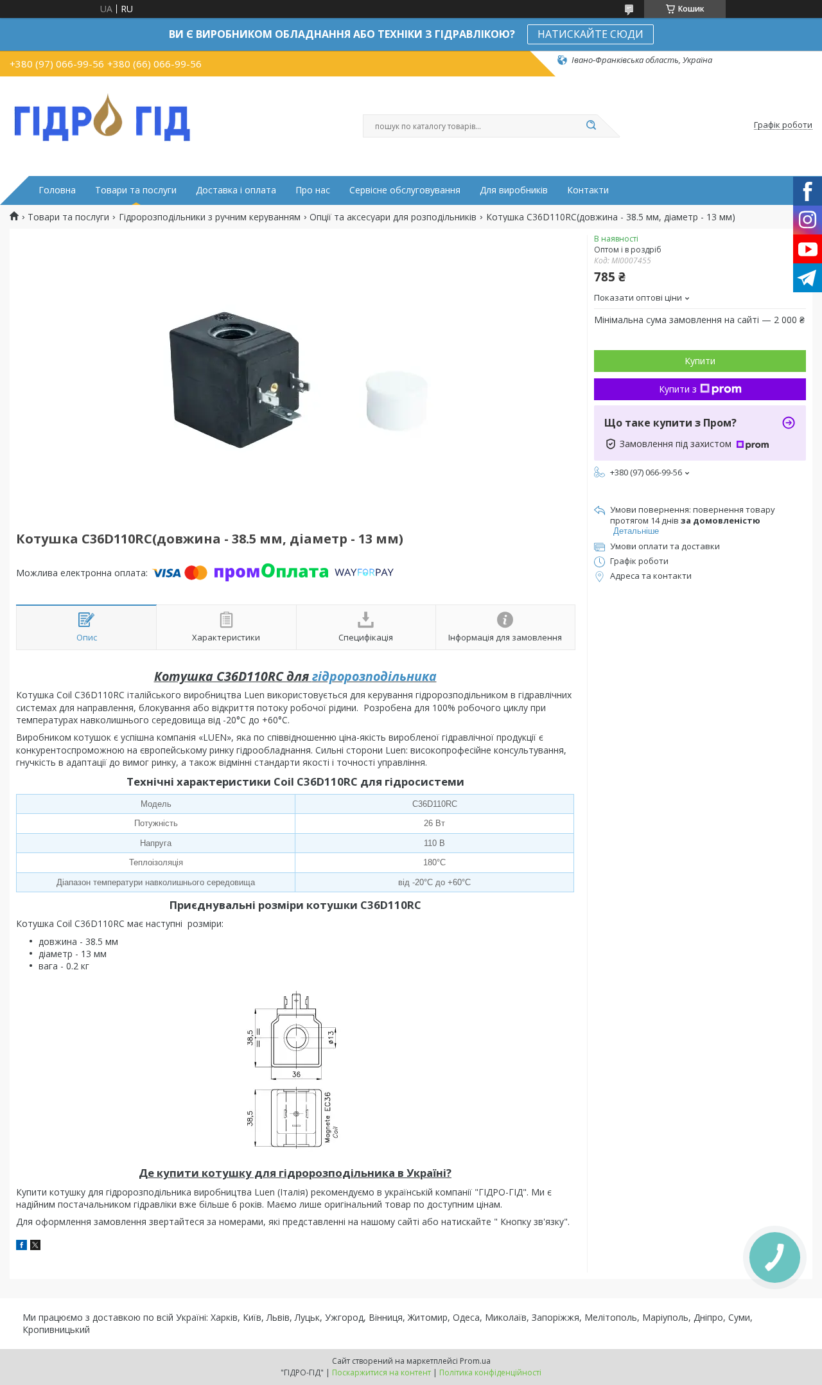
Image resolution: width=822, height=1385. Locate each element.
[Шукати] (591, 125)
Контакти (588, 190)
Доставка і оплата (236, 190)
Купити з (678, 389)
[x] (35, 1246)
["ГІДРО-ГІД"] (103, 115)
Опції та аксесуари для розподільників (393, 217)
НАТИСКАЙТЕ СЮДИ (590, 34)
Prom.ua (475, 1360)
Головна (57, 190)
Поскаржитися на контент (381, 1372)
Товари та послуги (136, 190)
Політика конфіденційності (490, 1372)
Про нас (312, 190)
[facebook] (21, 1246)
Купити (700, 361)
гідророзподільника (374, 676)
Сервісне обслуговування (404, 190)
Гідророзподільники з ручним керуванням (210, 217)
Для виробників (514, 190)
